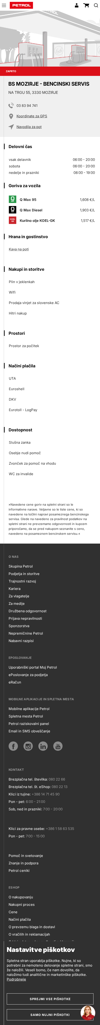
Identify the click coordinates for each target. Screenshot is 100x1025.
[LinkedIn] (43, 746)
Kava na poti (19, 249)
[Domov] (21, 5)
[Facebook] (13, 746)
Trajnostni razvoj (22, 581)
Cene (13, 912)
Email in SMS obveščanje (29, 731)
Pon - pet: (17, 801)
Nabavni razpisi (21, 641)
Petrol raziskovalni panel (29, 723)
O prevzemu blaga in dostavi (32, 927)
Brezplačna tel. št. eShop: (30, 787)
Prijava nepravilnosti (25, 618)
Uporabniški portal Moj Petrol (33, 667)
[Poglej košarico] (86, 5)
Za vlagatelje (19, 596)
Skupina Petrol (21, 566)
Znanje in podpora (23, 863)
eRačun (15, 682)
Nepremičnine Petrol (26, 633)
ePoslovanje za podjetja (28, 675)
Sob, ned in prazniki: (25, 809)
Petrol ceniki (19, 870)
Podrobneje (16, 979)
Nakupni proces (22, 904)
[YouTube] (58, 746)
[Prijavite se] (76, 5)
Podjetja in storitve (24, 574)
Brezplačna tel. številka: (28, 779)
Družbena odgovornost (28, 611)
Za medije (17, 603)
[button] (4, 6)
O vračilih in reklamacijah (29, 934)
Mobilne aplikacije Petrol (29, 709)
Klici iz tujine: (20, 794)
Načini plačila (20, 919)
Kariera (14, 588)
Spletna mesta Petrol (26, 716)
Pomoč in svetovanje (26, 855)
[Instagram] (28, 746)
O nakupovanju (21, 897)
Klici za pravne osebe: (27, 828)
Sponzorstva (19, 626)
